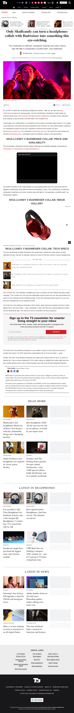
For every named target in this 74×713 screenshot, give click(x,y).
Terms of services (29, 337)
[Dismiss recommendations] (71, 18)
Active (26, 7)
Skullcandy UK (20, 149)
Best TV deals (53, 663)
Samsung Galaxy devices (20, 660)
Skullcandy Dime (15, 134)
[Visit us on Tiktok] (45, 3)
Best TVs (37, 659)
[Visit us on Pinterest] (32, 3)
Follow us (58, 105)
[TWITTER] (8, 371)
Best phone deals (53, 656)
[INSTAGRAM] (11, 371)
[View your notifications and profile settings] (57, 3)
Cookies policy (32, 690)
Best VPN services (21, 669)
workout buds (26, 116)
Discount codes (53, 666)
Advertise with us (45, 690)
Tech (19, 7)
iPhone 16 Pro (20, 656)
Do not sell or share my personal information (37, 693)
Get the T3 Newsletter (28, 12)
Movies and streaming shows (21, 665)
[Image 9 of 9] (67, 225)
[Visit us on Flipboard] (42, 3)
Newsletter (67, 105)
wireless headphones (42, 116)
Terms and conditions (60, 687)
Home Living (35, 7)
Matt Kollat (28, 53)
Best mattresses (37, 666)
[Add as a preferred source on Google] (37, 700)
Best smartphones (37, 663)
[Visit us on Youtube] (35, 3)
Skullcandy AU (34, 149)
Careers (56, 690)
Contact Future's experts (33, 687)
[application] (37, 167)
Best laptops (37, 656)
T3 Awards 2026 (45, 12)
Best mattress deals (53, 659)
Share (7, 105)
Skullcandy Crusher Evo (11, 131)
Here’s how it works (57, 57)
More (57, 7)
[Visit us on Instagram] (39, 3)
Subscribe (63, 2)
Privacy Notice (59, 337)
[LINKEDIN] (14, 371)
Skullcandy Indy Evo (39, 131)
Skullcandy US (8, 149)
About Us (48, 687)
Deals (14, 12)
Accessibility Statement (14, 687)
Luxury (44, 7)
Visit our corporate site (58, 707)
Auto (51, 7)
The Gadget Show (62, 12)
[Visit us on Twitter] (29, 3)
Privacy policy (20, 690)
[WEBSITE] (17, 371)
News (53, 53)
